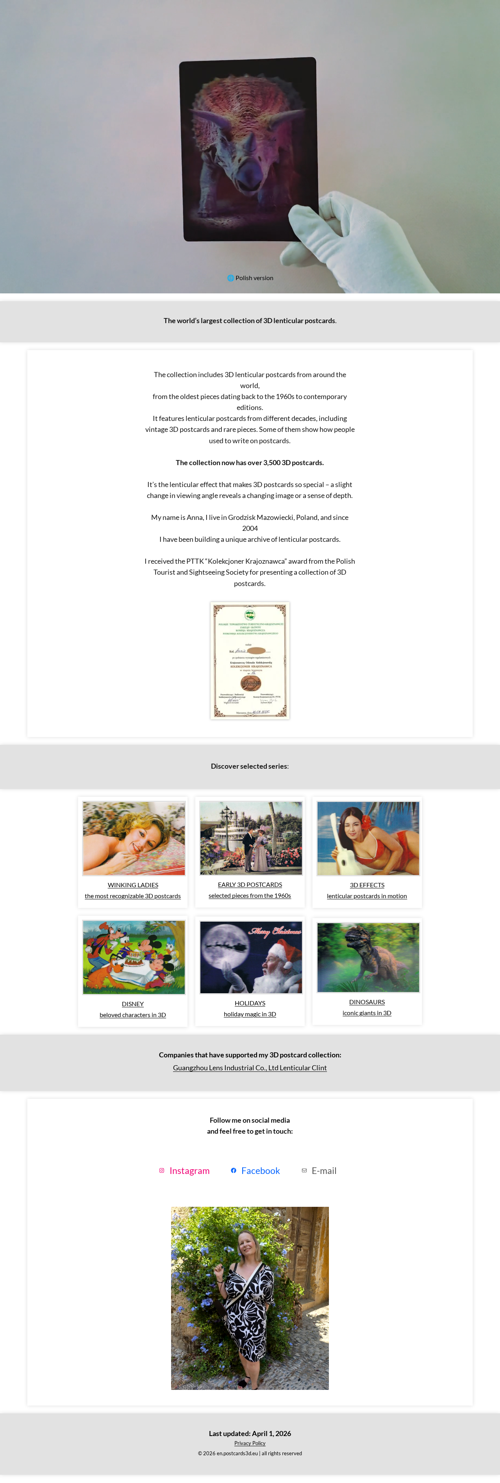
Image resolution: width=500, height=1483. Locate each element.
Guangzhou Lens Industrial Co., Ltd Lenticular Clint (250, 1067)
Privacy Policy (250, 1443)
